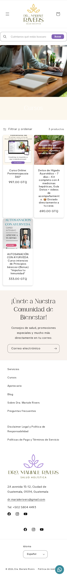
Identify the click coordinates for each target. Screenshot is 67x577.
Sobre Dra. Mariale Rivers (23, 402)
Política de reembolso (49, 569)
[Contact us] (59, 569)
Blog (10, 394)
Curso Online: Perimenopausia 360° (17, 173)
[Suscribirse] (55, 348)
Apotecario (14, 386)
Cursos (12, 377)
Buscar (58, 36)
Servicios (13, 369)
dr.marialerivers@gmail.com (26, 499)
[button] (7, 14)
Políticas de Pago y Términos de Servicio (33, 439)
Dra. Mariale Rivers (24, 569)
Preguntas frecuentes (21, 411)
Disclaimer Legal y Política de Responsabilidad (26, 429)
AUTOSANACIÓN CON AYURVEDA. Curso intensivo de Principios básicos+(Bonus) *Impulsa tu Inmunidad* (18, 264)
